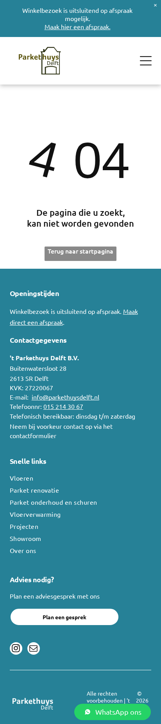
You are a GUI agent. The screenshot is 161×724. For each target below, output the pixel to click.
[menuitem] (81, 480)
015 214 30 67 (63, 406)
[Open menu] (146, 61)
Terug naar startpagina (80, 251)
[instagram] (16, 649)
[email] (33, 649)
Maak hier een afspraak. (78, 26)
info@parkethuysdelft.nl (65, 397)
